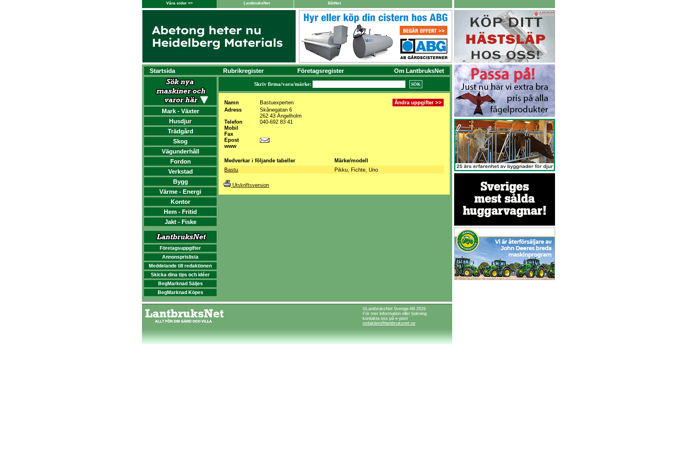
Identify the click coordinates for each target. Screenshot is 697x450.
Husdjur (180, 121)
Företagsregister (320, 70)
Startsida (162, 70)
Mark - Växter (180, 111)
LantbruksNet (257, 3)
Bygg (180, 181)
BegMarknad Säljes (180, 283)
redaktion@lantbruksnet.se (389, 323)
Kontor (180, 201)
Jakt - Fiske (180, 221)
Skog (180, 141)
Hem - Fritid (180, 211)
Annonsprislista (180, 257)
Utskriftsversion (250, 185)
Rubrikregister (243, 70)
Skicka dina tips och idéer (180, 275)
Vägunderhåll (180, 151)
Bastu (231, 170)
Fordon (180, 161)
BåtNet (334, 3)
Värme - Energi (180, 191)
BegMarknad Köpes (180, 292)
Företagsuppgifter (180, 248)
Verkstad (180, 171)
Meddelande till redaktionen (180, 266)
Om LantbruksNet (419, 70)
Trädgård (180, 131)
